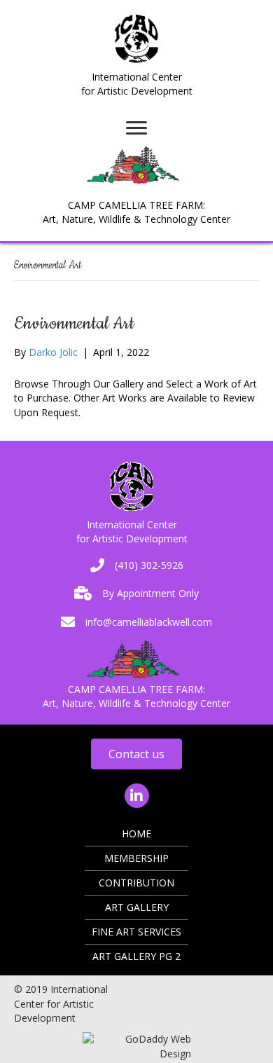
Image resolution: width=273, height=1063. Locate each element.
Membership (136, 858)
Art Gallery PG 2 (136, 956)
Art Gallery (137, 907)
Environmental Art (74, 324)
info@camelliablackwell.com (148, 622)
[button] (136, 754)
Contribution (136, 882)
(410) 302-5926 (149, 565)
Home (136, 833)
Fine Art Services (136, 931)
